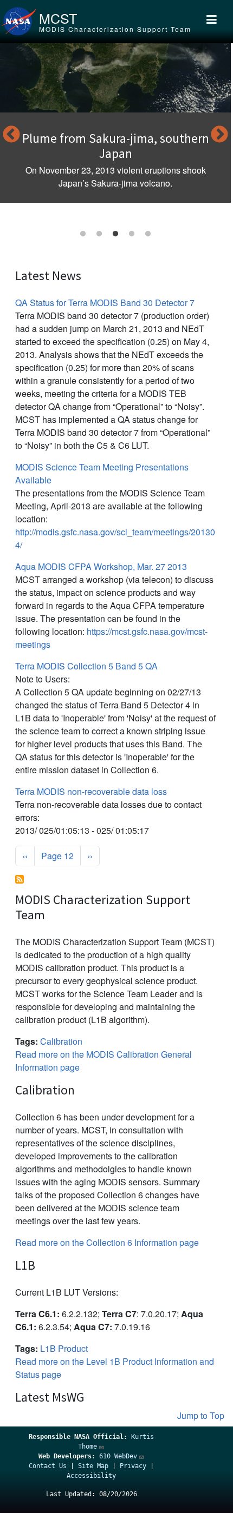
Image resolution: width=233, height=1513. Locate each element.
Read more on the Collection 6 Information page (107, 1242)
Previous (11, 135)
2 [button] (99, 234)
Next (219, 135)
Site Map (93, 1466)
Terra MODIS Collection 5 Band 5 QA (86, 666)
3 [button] (115, 234)
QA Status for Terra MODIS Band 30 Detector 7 (105, 302)
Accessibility (91, 1475)
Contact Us (48, 1466)
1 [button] (82, 234)
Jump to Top (200, 1415)
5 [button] (148, 234)
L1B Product (64, 1348)
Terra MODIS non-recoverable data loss (91, 791)
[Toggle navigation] (211, 21)
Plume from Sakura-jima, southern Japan (115, 145)
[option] (115, 123)
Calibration (61, 1041)
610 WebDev (118, 1456)
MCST (58, 18)
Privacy (133, 1466)
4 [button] (131, 234)
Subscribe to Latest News (19, 879)
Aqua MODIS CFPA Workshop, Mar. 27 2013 (101, 566)
